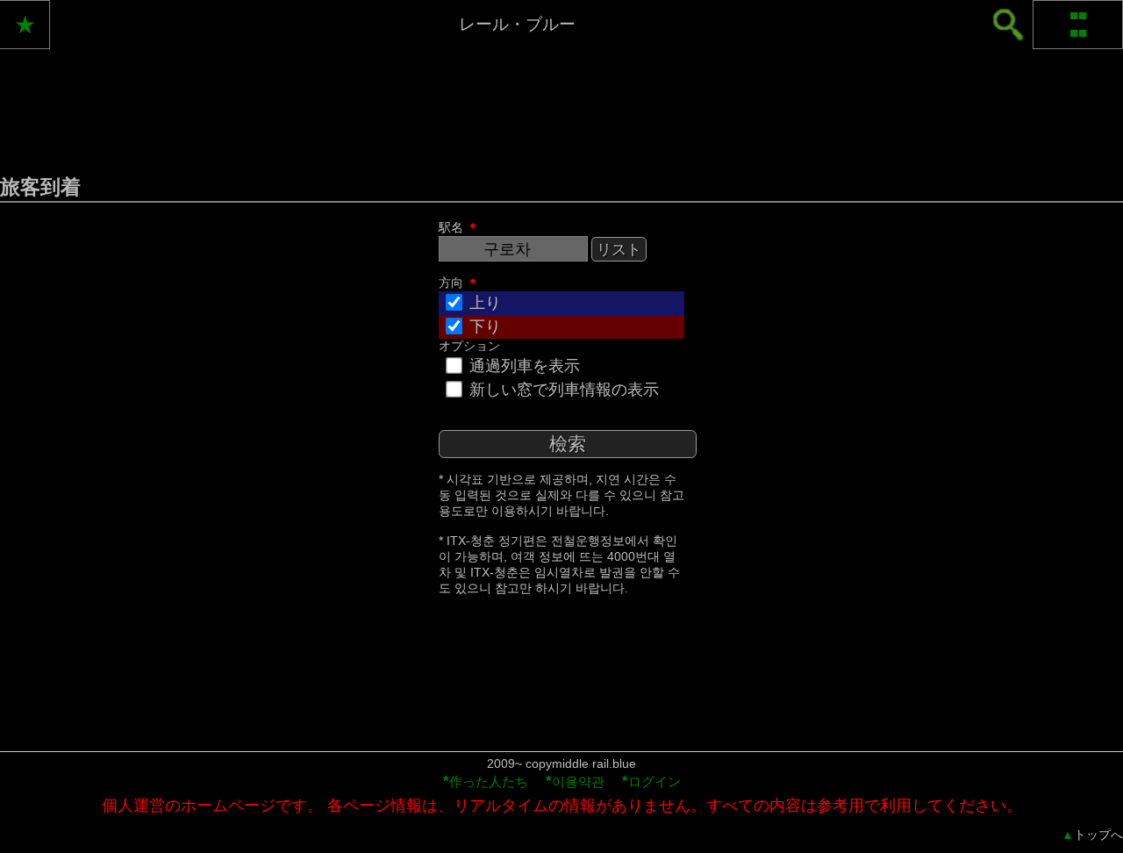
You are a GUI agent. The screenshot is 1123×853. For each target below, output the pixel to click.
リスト (619, 249)
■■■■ (1078, 24)
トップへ (1092, 835)
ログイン (651, 781)
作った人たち (485, 781)
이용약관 (575, 781)
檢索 (567, 444)
